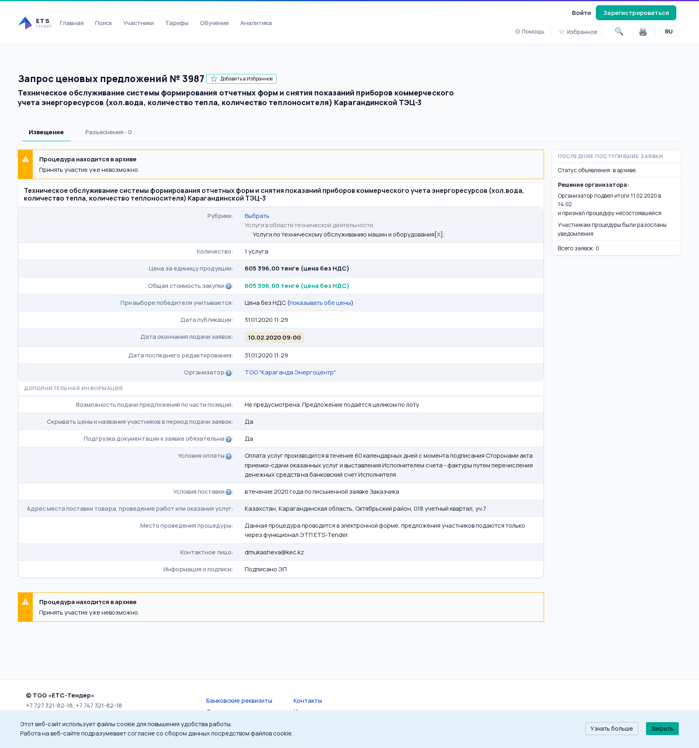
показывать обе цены (320, 302)
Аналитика (256, 23)
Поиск (103, 23)
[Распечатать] (643, 31)
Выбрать (257, 215)
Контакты (308, 700)
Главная (72, 23)
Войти (581, 12)
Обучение (214, 23)
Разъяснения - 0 (108, 132)
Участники (138, 23)
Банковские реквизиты (239, 700)
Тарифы (177, 23)
